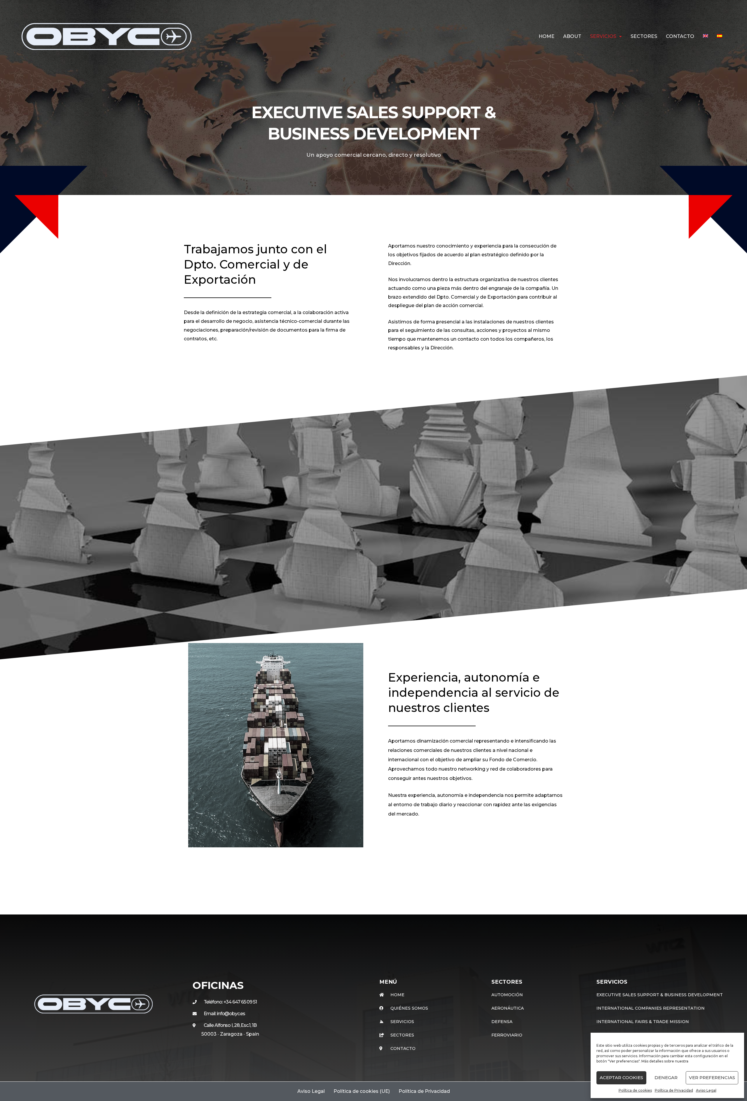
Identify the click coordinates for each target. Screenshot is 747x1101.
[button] (606, 36)
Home (546, 36)
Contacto (680, 36)
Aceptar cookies (621, 1077)
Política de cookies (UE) (362, 1091)
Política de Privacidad (674, 1090)
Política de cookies (635, 1090)
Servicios (603, 36)
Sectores (644, 36)
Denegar (666, 1077)
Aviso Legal (706, 1090)
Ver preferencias (712, 1077)
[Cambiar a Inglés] (706, 36)
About (572, 36)
